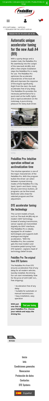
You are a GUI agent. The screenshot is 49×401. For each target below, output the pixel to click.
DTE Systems (24, 385)
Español (27, 393)
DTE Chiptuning (9, 27)
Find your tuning (29, 305)
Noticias (21, 27)
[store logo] (24, 11)
